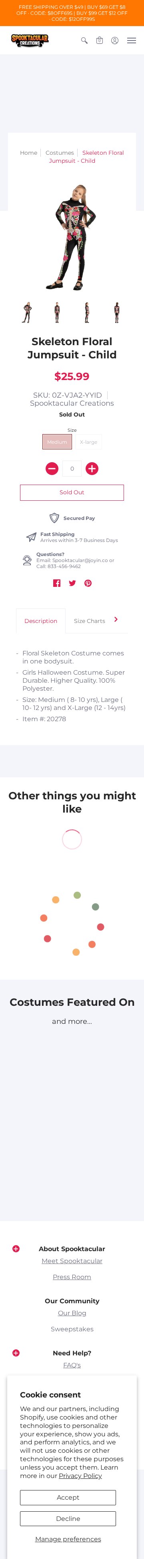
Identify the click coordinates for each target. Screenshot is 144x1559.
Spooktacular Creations (72, 403)
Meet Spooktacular (72, 1261)
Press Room (72, 1277)
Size (72, 430)
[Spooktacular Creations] (30, 40)
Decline (68, 1519)
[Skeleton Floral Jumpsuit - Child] (27, 312)
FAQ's (72, 1365)
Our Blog (72, 1313)
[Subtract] (52, 468)
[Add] (92, 468)
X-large (88, 442)
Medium (57, 442)
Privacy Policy (80, 1476)
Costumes (60, 152)
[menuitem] (84, 40)
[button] (84, 40)
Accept (68, 1497)
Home (28, 152)
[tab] (41, 621)
